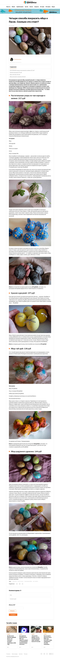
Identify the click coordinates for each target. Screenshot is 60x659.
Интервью (48, 6)
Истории (42, 6)
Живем (13, 6)
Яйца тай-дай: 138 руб (15, 74)
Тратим (26, 6)
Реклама (25, 653)
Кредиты (36, 6)
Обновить (12, 610)
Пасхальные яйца (28, 581)
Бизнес (31, 6)
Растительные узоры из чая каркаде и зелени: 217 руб (22, 70)
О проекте (8, 653)
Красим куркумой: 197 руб (16, 72)
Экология (15, 581)
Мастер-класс (20, 581)
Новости (8, 6)
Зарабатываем (19, 6)
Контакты (21, 653)
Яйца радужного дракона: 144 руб (17, 76)
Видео (53, 6)
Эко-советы (35, 581)
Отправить (13, 614)
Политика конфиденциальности (12, 656)
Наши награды (15, 653)
